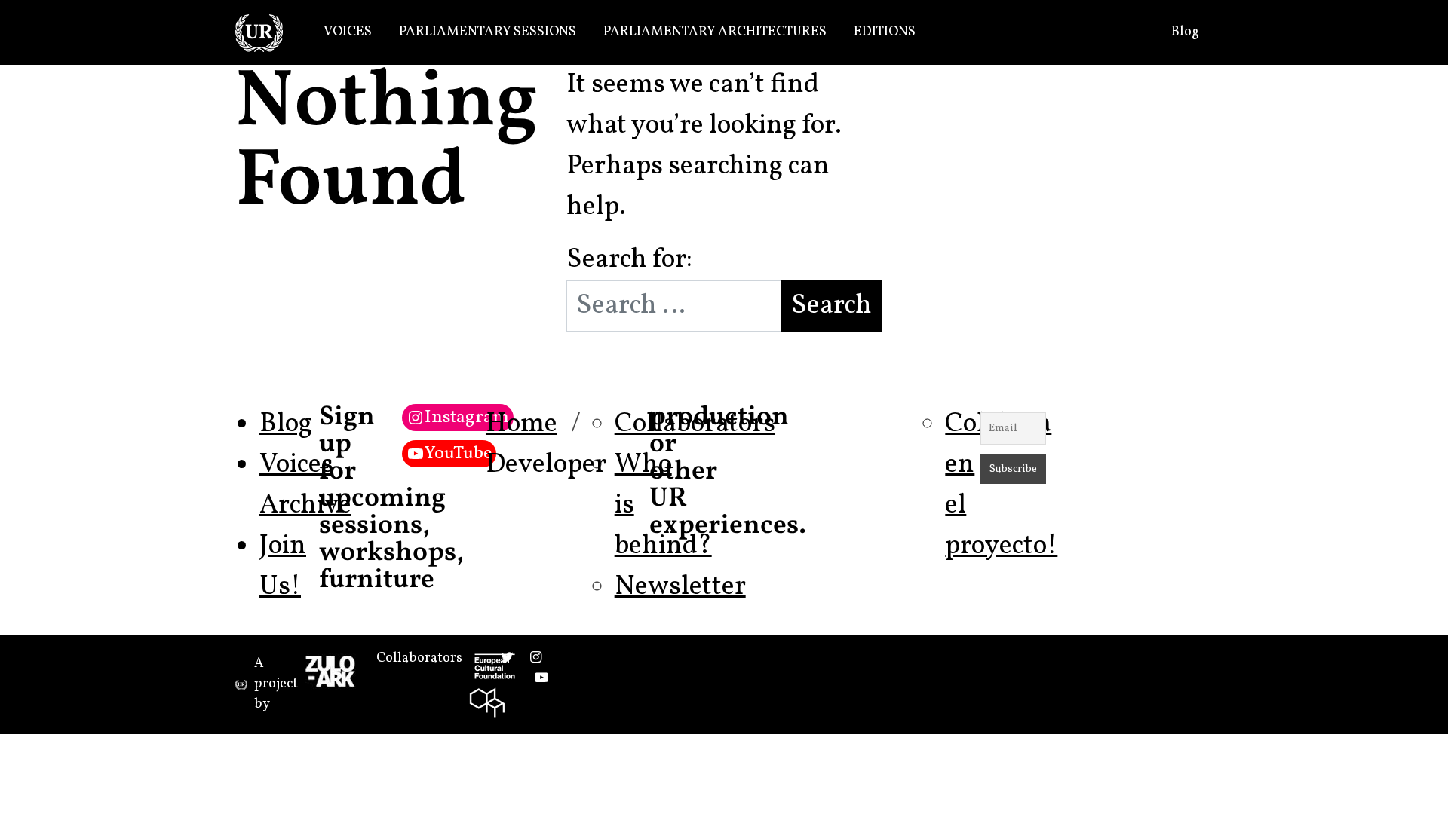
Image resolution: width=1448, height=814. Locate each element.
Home (521, 424)
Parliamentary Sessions (487, 32)
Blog (1185, 32)
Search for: (629, 260)
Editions (885, 32)
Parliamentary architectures (715, 32)
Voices (348, 32)
